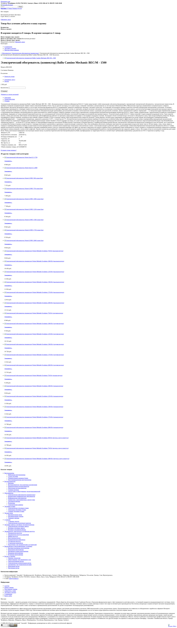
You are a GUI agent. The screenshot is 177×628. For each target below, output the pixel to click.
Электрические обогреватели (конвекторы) (25, 53)
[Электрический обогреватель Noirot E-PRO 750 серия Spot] (23, 188)
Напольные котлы (13, 566)
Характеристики (9, 99)
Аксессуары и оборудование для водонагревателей (24, 491)
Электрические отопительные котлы (19, 563)
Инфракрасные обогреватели (17, 498)
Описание (7, 97)
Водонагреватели (9, 481)
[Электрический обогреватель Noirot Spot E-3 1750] (20, 157)
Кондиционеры (9, 473)
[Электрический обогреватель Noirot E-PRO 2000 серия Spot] (23, 240)
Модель (3, 67)
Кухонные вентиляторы (15, 554)
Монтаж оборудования (11, 50)
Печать (6, 81)
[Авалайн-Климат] (7, 5)
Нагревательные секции (15, 516)
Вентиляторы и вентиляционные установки (18, 546)
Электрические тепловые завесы (18, 526)
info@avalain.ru (13, 578)
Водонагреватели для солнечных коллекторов (22, 485)
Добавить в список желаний (10, 94)
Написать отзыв (9, 76)
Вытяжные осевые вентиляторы (18, 551)
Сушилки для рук (13, 521)
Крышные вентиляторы (15, 553)
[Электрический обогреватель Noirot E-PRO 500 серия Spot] (23, 178)
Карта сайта (8, 596)
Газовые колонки (13, 490)
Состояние (4, 70)
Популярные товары (10, 589)
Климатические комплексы (16, 539)
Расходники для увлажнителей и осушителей (22, 544)
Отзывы (6, 101)
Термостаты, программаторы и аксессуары (21, 500)
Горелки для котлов (14, 558)
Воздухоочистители (14, 538)
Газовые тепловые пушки (16, 511)
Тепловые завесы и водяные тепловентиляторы (19, 524)
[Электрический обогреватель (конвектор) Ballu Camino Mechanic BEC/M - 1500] (30, 58)
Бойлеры (11, 483)
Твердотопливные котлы (16, 561)
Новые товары (9, 587)
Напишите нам (5, 1)
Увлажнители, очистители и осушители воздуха (19, 531)
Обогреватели (6, 53)
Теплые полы (8, 513)
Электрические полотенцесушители (19, 523)
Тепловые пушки (9, 506)
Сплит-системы (13, 476)
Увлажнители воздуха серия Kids (18, 534)
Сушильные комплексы (15, 543)
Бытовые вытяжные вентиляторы (18, 548)
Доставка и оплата (10, 48)
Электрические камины (15, 505)
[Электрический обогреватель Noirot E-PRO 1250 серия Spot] (23, 209)
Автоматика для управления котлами (20, 564)
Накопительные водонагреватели (18, 486)
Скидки (6, 586)
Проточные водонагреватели (17, 488)
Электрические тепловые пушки (18, 508)
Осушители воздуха (14, 541)
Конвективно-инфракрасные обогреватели (21, 496)
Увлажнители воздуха (15, 533)
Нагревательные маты (15, 514)
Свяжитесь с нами (10, 591)
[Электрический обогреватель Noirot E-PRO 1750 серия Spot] (23, 230)
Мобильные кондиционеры (16, 475)
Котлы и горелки (9, 556)
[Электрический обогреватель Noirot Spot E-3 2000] (20, 168)
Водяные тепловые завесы (16, 528)
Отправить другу (9, 79)
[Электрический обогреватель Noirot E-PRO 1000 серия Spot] (23, 199)
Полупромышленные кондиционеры (19, 480)
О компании (8, 47)
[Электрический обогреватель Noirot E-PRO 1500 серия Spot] (23, 219)
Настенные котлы (13, 568)
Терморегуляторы (13, 518)
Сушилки (7, 519)
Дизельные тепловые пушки (17, 509)
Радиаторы (11, 503)
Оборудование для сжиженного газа (19, 559)
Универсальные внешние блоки (18, 478)
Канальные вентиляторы (16, 549)
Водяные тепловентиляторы (17, 529)
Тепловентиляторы (14, 501)
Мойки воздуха (13, 536)
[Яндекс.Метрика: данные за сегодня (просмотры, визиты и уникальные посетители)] (172, 625)
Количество (4, 87)
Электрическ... (8, 161)
